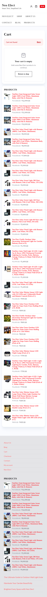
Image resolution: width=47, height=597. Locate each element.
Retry (39, 42)
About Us (7, 443)
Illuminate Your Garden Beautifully (18, 583)
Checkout (7, 456)
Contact (7, 461)
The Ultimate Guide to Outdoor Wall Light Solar (23, 577)
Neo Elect (7, 470)
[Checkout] (36, 6)
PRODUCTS (29, 23)
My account (8, 465)
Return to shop (23, 74)
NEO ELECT (7, 16)
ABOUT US (30, 16)
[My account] (31, 6)
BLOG (18, 23)
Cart (5, 452)
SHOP (19, 16)
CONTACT (7, 23)
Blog (5, 447)
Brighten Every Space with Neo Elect (19, 589)
